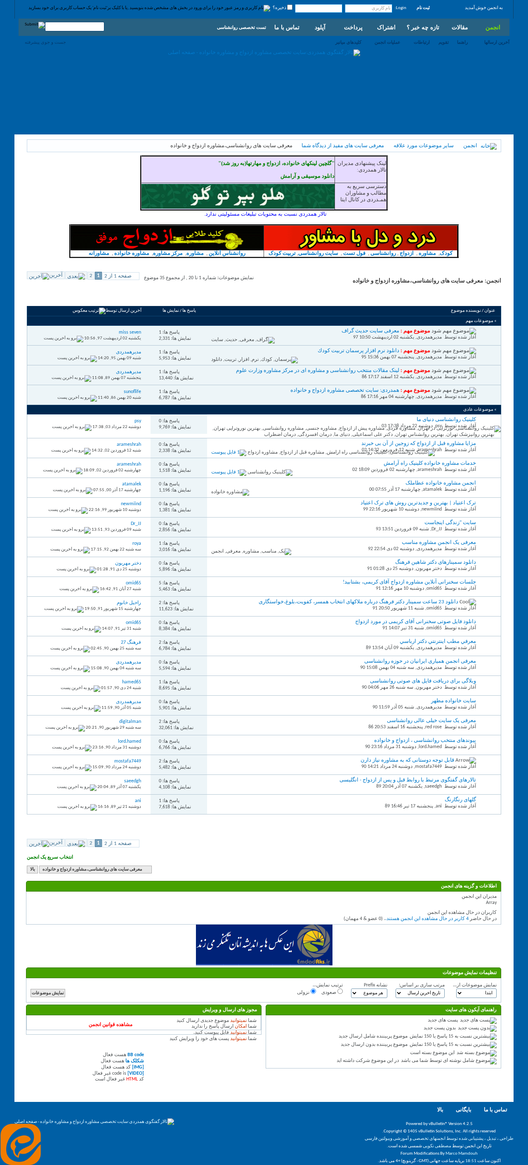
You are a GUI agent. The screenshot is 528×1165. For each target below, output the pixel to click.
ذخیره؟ (280, 8)
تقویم (443, 42)
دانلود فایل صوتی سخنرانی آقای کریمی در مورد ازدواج (415, 621)
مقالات (460, 27)
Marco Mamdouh (462, 1153)
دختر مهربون (429, 568)
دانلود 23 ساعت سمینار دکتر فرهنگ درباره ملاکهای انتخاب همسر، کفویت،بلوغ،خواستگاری (358, 602)
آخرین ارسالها (496, 42)
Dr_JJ (436, 529)
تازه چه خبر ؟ (423, 27)
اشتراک (386, 27)
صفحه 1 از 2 (118, 276)
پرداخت (353, 27)
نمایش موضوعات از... (475, 985)
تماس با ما (286, 27)
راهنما (462, 42)
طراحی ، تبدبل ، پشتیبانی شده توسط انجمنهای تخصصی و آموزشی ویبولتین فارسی (439, 1139)
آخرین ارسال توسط (123, 310)
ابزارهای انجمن (92, 296)
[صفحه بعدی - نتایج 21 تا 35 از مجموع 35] (76, 275)
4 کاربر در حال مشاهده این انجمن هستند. (427, 918)
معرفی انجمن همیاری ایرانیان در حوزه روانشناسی (420, 661)
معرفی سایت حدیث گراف (370, 331)
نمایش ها (171, 310)
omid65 (434, 588)
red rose (433, 727)
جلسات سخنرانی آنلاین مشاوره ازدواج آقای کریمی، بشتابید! (409, 582)
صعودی (329, 992)
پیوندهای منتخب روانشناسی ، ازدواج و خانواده (425, 740)
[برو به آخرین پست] (63, 338)
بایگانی (463, 1110)
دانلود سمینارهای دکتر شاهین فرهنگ (435, 562)
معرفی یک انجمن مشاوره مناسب (439, 542)
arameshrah (429, 469)
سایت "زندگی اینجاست (450, 522)
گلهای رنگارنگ (460, 800)
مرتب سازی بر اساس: (422, 985)
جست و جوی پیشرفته (45, 42)
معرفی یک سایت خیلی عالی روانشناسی (431, 720)
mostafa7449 (428, 766)
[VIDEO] (135, 1073)
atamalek (432, 489)
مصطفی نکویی (437, 1146)
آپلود (320, 27)
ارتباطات (422, 42)
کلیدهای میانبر (348, 42)
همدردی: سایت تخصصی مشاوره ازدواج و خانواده (344, 390)
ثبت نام (423, 8)
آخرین (56, 275)
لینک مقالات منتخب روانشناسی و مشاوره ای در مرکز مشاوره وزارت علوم (317, 370)
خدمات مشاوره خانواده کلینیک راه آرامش (430, 463)
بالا (32, 869)
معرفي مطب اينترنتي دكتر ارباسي (438, 641)
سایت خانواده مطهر (453, 701)
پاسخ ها (189, 310)
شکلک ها (134, 1061)
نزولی (304, 992)
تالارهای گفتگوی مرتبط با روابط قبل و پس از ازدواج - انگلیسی (407, 780)
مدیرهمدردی (429, 337)
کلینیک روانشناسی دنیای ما (446, 419)
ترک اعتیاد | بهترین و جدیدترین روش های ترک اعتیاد (418, 503)
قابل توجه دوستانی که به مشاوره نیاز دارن (407, 760)
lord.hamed (430, 746)
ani (439, 806)
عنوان (489, 310)
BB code (135, 1054)
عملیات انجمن (388, 42)
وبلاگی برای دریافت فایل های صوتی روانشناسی (423, 681)
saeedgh (433, 786)
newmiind (432, 509)
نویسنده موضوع (466, 310)
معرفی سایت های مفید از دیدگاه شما (343, 145)
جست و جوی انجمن (52, 296)
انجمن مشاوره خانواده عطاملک (440, 483)
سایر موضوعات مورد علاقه (424, 145)
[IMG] (138, 1067)
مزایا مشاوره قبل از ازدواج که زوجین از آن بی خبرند (418, 443)
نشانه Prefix (375, 985)
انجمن (493, 27)
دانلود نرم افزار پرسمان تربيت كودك (358, 350)
